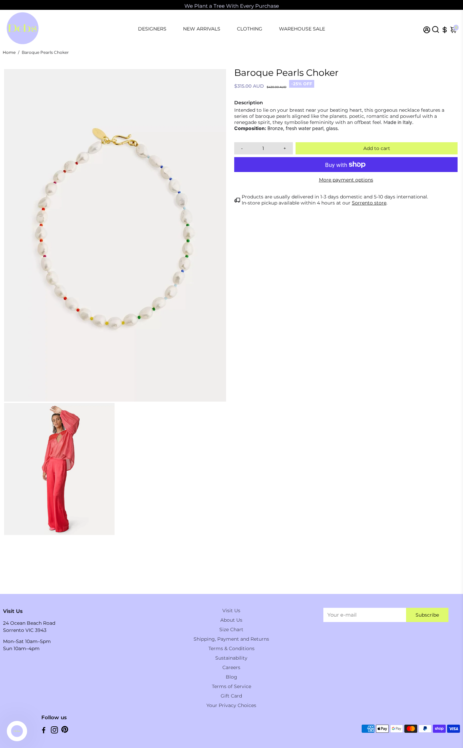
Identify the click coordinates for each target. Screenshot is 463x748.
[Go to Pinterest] (64, 731)
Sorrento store (369, 203)
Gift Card (231, 696)
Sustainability (231, 658)
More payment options (346, 180)
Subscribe (427, 615)
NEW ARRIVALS (201, 29)
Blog (231, 677)
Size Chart (231, 629)
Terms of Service (231, 686)
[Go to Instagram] (54, 731)
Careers (231, 667)
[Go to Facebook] (43, 731)
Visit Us (231, 610)
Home (9, 52)
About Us (231, 620)
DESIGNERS (152, 29)
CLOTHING (249, 29)
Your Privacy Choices (231, 705)
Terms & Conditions (231, 648)
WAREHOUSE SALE (302, 29)
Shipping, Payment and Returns (231, 639)
